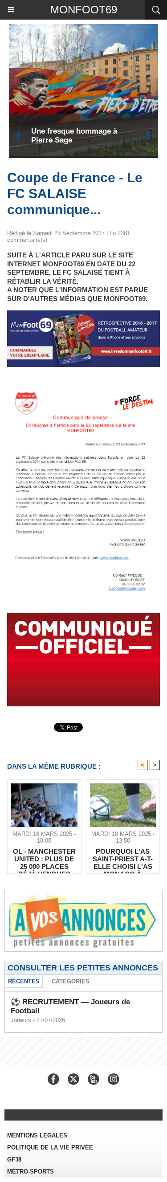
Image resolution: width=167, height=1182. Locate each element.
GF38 (14, 1159)
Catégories (71, 981)
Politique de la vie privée (50, 1147)
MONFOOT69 (83, 10)
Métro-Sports (30, 1171)
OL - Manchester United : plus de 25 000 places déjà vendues (44, 859)
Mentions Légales (37, 1135)
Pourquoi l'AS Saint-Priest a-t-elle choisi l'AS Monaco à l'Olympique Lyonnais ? (123, 859)
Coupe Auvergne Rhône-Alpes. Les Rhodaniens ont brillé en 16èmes (99, 135)
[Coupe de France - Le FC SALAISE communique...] (83, 387)
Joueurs (21, 1020)
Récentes (24, 981)
